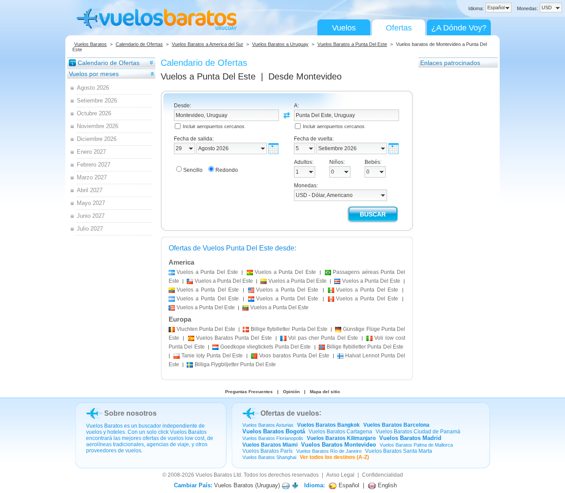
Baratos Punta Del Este (234, 338)
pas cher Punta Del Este (323, 338)
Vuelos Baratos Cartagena (340, 432)
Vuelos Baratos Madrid (410, 438)
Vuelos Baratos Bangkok (328, 425)
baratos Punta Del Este (294, 356)
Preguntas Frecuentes (249, 391)
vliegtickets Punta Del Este (265, 347)
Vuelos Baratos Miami (270, 445)
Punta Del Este (206, 329)
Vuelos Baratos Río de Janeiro (329, 451)
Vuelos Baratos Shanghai (269, 457)
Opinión (291, 391)
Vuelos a (208, 76)
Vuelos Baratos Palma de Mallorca (416, 444)
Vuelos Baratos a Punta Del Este (352, 44)
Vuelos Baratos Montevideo (338, 444)
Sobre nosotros (130, 413)
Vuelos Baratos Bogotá (273, 431)
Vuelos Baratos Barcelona (396, 425)
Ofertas (399, 27)
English (386, 485)
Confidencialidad (382, 475)
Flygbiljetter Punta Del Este (235, 364)
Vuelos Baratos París (267, 451)
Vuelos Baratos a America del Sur (207, 44)
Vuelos (344, 27)
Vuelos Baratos (90, 44)
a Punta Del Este (207, 272)
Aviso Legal (340, 475)
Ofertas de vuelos (289, 413)
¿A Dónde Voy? (458, 27)
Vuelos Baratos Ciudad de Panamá (418, 432)
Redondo (226, 170)
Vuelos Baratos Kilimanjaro (341, 438)
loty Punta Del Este (212, 356)
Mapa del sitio (325, 391)
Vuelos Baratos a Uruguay (280, 44)
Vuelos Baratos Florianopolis (272, 438)
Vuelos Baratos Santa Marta (398, 451)
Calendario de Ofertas (139, 44)
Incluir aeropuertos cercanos (214, 126)
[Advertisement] (453, 201)
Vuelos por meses (94, 73)
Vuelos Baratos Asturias (268, 425)
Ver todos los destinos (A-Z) (334, 457)
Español (348, 485)
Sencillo (193, 170)
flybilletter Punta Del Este (289, 329)
